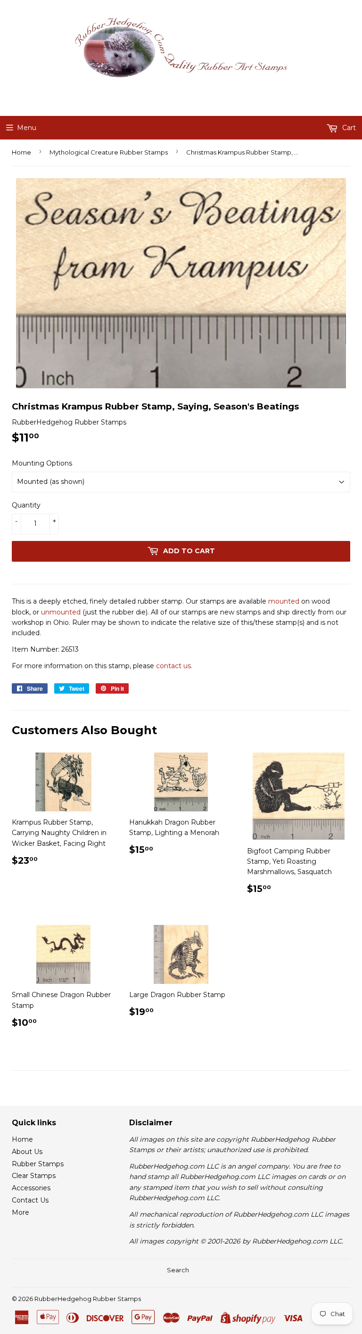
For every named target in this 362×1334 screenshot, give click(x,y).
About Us (27, 1151)
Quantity (26, 505)
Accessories (31, 1188)
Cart (348, 127)
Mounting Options (42, 463)
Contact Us (30, 1200)
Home (21, 152)
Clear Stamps (34, 1175)
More (20, 1212)
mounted (283, 601)
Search (178, 1270)
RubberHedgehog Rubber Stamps (87, 1298)
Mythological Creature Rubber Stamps (108, 152)
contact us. (174, 666)
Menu (26, 127)
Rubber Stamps (38, 1164)
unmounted (61, 612)
